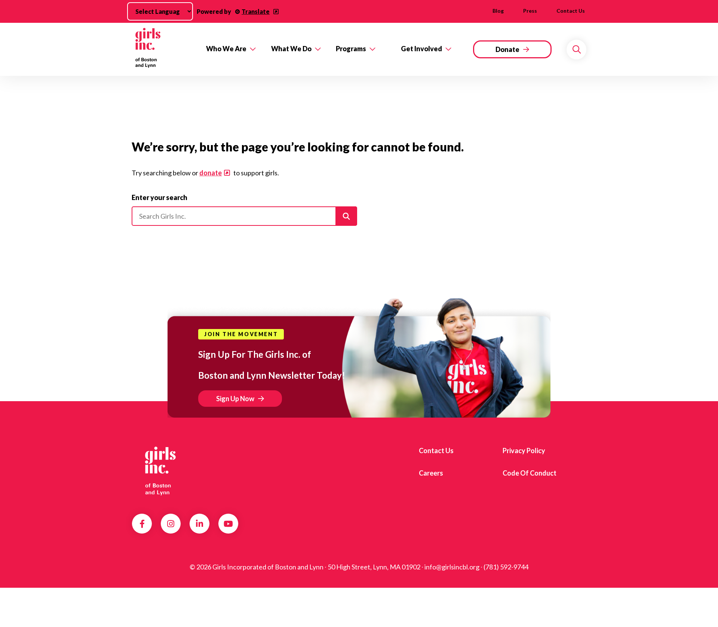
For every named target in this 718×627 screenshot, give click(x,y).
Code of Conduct (529, 473)
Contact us (570, 10)
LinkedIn (199, 524)
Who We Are (226, 48)
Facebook (142, 524)
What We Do (291, 48)
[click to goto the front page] (162, 470)
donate (210, 173)
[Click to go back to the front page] (164, 49)
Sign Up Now (235, 398)
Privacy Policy (524, 450)
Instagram (171, 524)
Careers (431, 473)
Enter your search (159, 197)
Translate (256, 11)
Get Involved (421, 48)
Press (530, 10)
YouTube (228, 524)
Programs (351, 48)
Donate (507, 49)
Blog (498, 10)
